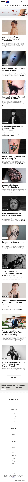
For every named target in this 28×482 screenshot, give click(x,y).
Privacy (14, 416)
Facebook (14, 447)
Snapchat (14, 455)
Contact (14, 421)
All (2, 5)
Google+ (14, 461)
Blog (14, 431)
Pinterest (14, 452)
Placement (13, 5)
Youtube (14, 463)
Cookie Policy (16, 477)
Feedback (14, 434)
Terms (14, 413)
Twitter (14, 458)
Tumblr (14, 450)
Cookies (14, 418)
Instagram (14, 444)
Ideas (6, 5)
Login (14, 403)
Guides (19, 5)
